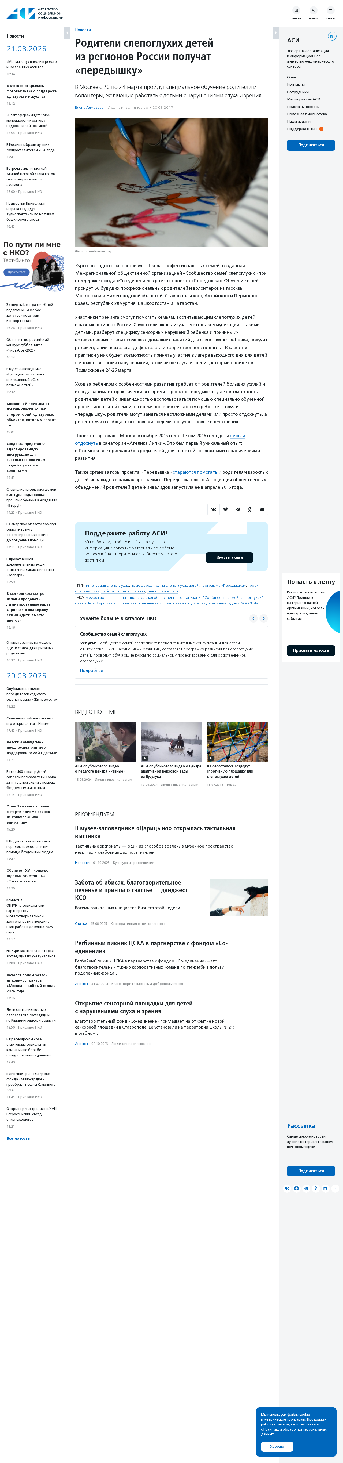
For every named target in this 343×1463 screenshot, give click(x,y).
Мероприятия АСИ (303, 99)
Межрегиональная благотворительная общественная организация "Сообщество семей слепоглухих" (174, 597)
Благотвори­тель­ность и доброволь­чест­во (147, 984)
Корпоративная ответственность (139, 924)
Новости (83, 29)
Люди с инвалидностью (128, 107)
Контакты (296, 84)
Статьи (81, 924)
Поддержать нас (302, 129)
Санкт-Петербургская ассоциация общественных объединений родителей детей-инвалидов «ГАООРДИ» (166, 603)
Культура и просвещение (133, 863)
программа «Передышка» (223, 585)
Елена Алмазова (89, 107)
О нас (292, 77)
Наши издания (299, 121)
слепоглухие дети (162, 591)
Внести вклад (229, 557)
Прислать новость (303, 106)
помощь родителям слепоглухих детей (165, 585)
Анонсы (81, 984)
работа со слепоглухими (123, 591)
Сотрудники (298, 92)
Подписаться (311, 145)
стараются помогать (195, 472)
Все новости (18, 1138)
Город (232, 785)
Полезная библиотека (307, 114)
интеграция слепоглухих (107, 585)
